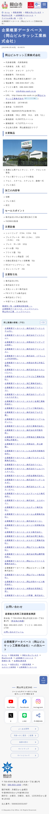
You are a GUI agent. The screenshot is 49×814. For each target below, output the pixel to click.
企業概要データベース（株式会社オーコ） (24, 521)
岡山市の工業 (7, 15)
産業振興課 (26, 664)
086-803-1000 (14, 785)
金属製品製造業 (20, 661)
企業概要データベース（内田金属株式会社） (25, 476)
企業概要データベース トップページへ (20, 309)
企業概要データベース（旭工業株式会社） (24, 383)
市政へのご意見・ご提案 (24, 735)
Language (37, 6)
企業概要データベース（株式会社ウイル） (24, 465)
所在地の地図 (18, 621)
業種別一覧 (6, 661)
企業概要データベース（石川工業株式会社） (25, 426)
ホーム (7, 12)
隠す (43, 322)
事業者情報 (17, 12)
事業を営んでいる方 (33, 12)
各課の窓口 (14, 664)
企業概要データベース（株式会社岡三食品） (25, 536)
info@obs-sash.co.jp (26, 91)
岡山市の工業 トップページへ (16, 312)
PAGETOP (43, 681)
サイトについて (23, 755)
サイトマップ (23, 749)
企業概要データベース (24, 15)
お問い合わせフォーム (14, 632)
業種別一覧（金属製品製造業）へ (17, 306)
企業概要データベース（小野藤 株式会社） (25, 595)
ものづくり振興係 (9, 667)
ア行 (21, 18)
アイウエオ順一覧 (9, 18)
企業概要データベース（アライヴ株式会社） (25, 408)
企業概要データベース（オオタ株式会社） (24, 532)
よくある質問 (23, 729)
